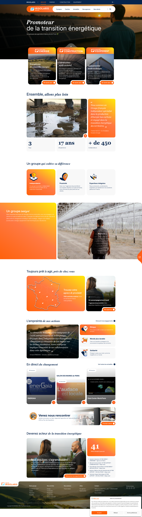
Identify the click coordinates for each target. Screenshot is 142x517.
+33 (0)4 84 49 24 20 (99, 490)
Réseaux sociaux (130, 486)
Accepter (99, 512)
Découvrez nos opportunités (74, 476)
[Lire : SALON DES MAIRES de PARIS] (83, 402)
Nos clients (97, 9)
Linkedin (129, 488)
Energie (48, 488)
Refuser (116, 512)
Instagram (127, 488)
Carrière (67, 9)
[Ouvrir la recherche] (110, 9)
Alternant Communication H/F (100, 463)
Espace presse (83, 490)
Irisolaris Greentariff (51, 496)
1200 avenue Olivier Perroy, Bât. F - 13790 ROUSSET (106, 488)
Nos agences (86, 9)
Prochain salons (107, 423)
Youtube (134, 488)
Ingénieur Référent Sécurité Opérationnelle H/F (102, 471)
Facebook (132, 488)
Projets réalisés (67, 488)
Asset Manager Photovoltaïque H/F (101, 467)
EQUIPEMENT (77, 2)
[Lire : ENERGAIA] (53, 402)
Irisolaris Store (50, 494)
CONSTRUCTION (65, 2)
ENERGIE (52, 2)
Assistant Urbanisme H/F (99, 459)
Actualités (76, 9)
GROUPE (43, 2)
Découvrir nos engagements (104, 321)
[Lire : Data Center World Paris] (113, 402)
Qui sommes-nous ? (34, 488)
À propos (59, 9)
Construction (50, 490)
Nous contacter (98, 492)
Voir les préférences (132, 512)
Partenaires (31, 492)
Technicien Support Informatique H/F (100, 475)
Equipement (50, 492)
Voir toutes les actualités (105, 364)
